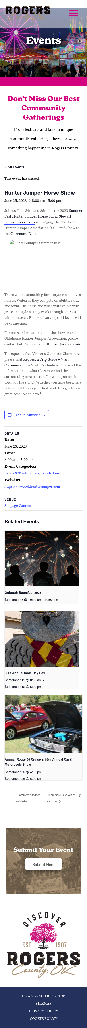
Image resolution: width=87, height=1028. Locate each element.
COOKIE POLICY (43, 1018)
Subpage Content (17, 505)
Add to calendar (27, 414)
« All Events (14, 167)
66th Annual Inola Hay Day (25, 673)
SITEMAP (44, 1003)
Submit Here (43, 864)
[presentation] (42, 558)
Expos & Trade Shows (21, 473)
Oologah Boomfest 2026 (23, 592)
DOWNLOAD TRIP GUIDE (43, 996)
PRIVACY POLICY (43, 1011)
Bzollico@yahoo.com (63, 344)
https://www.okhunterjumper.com (32, 486)
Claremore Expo (23, 233)
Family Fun (50, 473)
